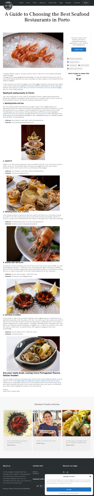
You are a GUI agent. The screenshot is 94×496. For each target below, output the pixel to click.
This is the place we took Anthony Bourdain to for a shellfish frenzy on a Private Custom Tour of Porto (33, 115)
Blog (60, 3)
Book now (79, 49)
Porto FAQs (52, 3)
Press (35, 3)
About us (42, 3)
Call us (35, 472)
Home (21, 3)
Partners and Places (76, 58)
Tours (28, 3)
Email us (36, 473)
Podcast (68, 3)
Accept (69, 489)
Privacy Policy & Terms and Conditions (69, 493)
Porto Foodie (85, 65)
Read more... (11, 445)
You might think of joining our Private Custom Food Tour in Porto (36, 381)
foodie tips (73, 65)
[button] (90, 476)
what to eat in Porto (76, 68)
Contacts (77, 3)
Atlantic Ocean (74, 62)
